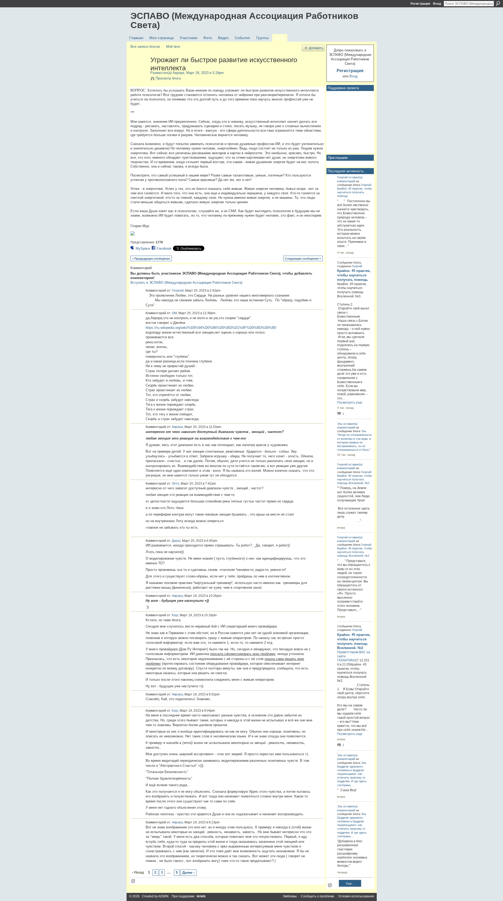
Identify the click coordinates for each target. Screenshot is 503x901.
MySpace (143, 248)
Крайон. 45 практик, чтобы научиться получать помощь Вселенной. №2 (354, 479)
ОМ (174, 313)
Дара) (176, 541)
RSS (133, 881)
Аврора (178, 73)
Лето (175, 483)
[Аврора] (138, 70)
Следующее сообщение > (303, 258)
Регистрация (420, 4)
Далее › (188, 873)
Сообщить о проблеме (317, 896)
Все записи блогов (145, 47)
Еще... (350, 883)
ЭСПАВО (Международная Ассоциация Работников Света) (244, 20)
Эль (339, 423)
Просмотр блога (168, 78)
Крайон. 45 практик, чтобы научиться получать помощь (354, 192)
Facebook (164, 248)
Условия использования (356, 896)
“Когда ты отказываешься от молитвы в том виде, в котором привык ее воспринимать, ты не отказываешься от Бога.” (354, 442)
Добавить (316, 48)
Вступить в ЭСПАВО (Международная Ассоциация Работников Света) (186, 283)
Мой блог (173, 47)
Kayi (175, 615)
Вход (437, 4)
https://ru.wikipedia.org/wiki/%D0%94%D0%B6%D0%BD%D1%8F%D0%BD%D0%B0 (211, 328)
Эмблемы (290, 896)
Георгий (178, 290)
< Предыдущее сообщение (151, 258)
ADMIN (163, 896)
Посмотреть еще (349, 402)
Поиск (498, 3)
